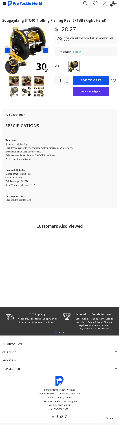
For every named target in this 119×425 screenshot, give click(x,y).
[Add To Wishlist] (113, 80)
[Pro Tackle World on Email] (53, 416)
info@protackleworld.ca (63, 389)
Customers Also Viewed (59, 226)
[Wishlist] (95, 3)
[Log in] (104, 3)
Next (45, 50)
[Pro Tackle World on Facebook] (57, 416)
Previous (8, 50)
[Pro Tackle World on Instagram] (62, 416)
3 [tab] (63, 332)
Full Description (15, 114)
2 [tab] (59, 332)
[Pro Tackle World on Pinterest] (66, 416)
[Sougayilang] (14, 81)
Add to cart (91, 80)
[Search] (85, 3)
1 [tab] (56, 332)
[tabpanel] (31, 318)
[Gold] (73, 66)
